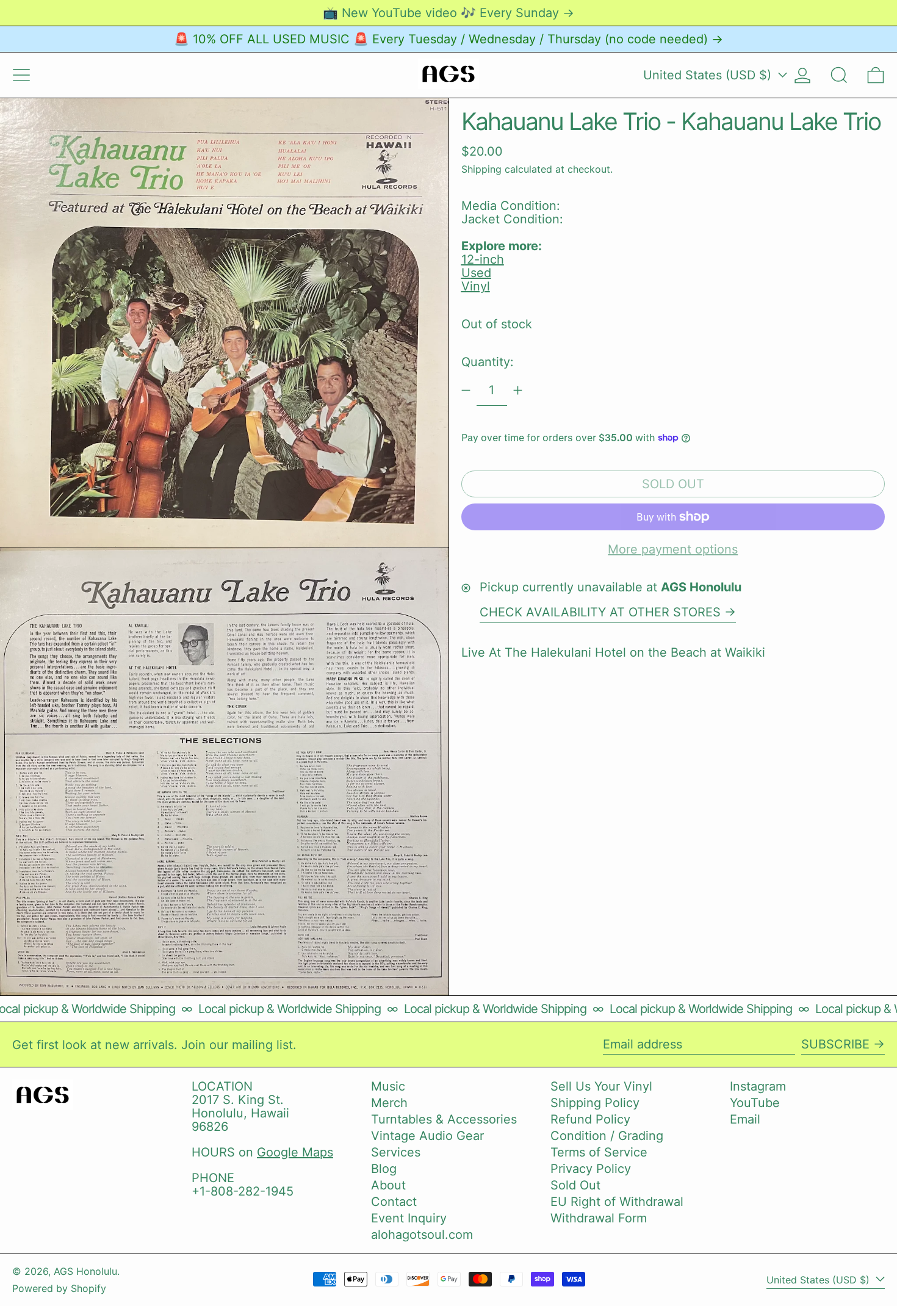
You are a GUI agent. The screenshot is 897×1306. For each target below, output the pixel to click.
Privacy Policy (590, 1168)
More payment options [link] (673, 549)
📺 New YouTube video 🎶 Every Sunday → (448, 12)
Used (476, 272)
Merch (389, 1102)
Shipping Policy (594, 1102)
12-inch (482, 259)
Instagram (758, 1086)
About (388, 1185)
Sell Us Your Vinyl (601, 1086)
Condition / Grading (606, 1135)
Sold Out (575, 1185)
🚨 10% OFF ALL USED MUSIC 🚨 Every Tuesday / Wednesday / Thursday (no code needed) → (448, 39)
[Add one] (517, 390)
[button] (839, 75)
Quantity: (487, 362)
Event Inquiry (409, 1218)
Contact (394, 1201)
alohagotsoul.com (422, 1234)
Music (388, 1086)
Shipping (481, 168)
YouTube (755, 1102)
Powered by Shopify (59, 1288)
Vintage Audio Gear (427, 1135)
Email (745, 1119)
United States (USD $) (709, 75)
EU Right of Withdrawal (616, 1201)
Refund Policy (590, 1119)
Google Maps (295, 1152)
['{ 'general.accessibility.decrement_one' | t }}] (466, 390)
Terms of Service (598, 1152)
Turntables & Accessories (444, 1119)
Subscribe (835, 1044)
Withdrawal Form (598, 1218)
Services (395, 1152)
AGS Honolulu (85, 1271)
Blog (384, 1168)
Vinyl (475, 286)
